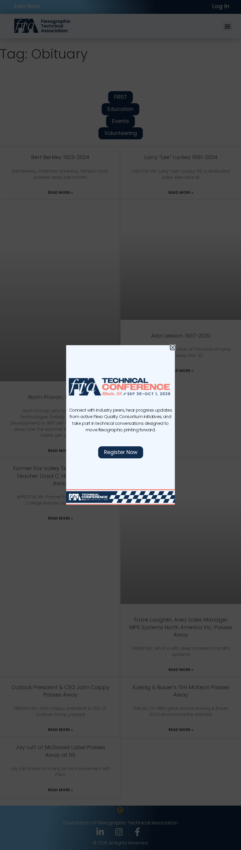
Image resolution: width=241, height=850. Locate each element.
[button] (172, 347)
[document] (120, 425)
